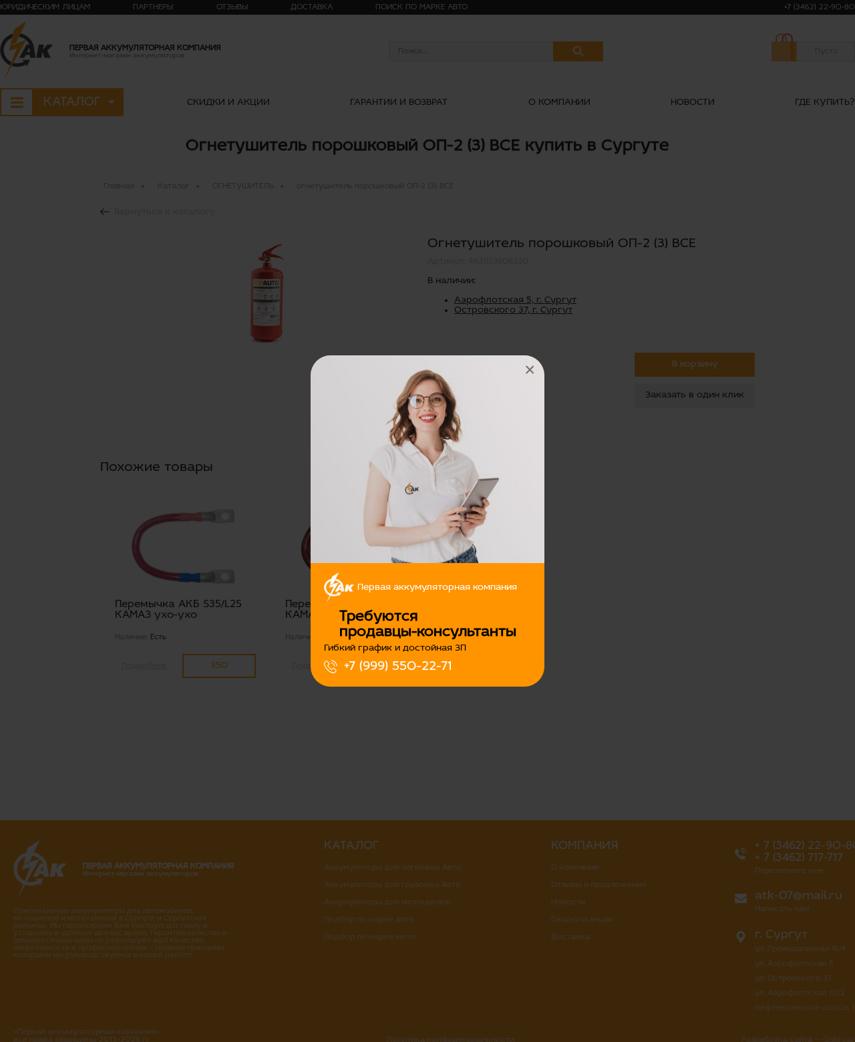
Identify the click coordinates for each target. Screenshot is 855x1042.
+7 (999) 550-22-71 (398, 666)
